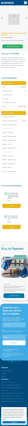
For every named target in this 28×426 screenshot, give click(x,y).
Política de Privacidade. (9, 417)
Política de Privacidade (12, 354)
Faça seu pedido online (12, 46)
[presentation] (2, 18)
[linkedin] (19, 361)
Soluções (4, 367)
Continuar (14, 422)
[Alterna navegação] (25, 2)
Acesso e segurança (6, 370)
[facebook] (8, 361)
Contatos (4, 379)
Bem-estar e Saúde (20, 257)
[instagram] (15, 361)
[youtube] (12, 361)
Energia (3, 376)
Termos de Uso (6, 356)
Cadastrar (14, 343)
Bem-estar (4, 373)
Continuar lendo (14, 295)
